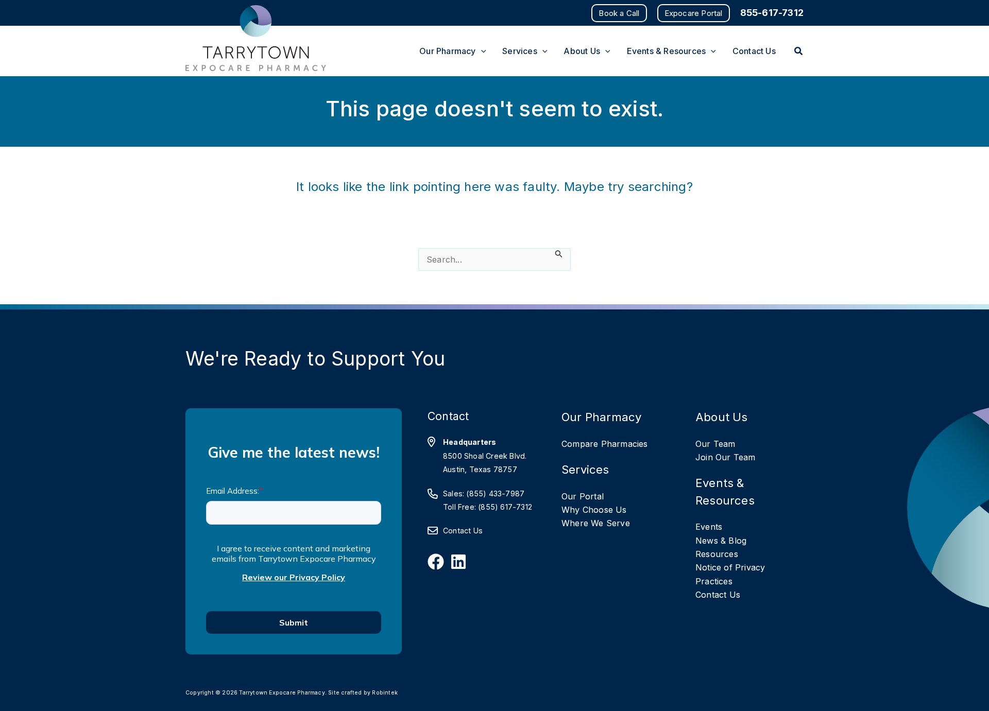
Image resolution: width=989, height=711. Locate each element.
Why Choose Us (594, 510)
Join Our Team (725, 457)
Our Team (715, 444)
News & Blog (720, 540)
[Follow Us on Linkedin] (458, 561)
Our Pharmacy (601, 417)
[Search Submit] (559, 253)
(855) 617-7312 (505, 506)
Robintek (385, 692)
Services (585, 469)
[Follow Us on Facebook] (436, 561)
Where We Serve (595, 523)
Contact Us (463, 530)
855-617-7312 (772, 12)
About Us (721, 417)
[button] (618, 13)
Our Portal (582, 496)
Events (708, 527)
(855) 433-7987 (495, 493)
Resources (716, 554)
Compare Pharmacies (604, 444)
